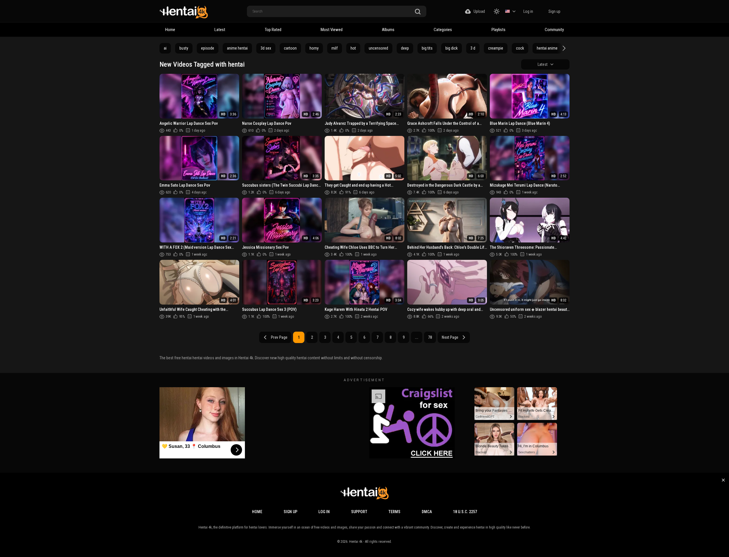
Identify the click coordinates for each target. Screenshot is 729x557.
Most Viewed (332, 29)
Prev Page (279, 337)
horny (314, 48)
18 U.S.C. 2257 (465, 511)
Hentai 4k (356, 542)
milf (334, 48)
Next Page (450, 337)
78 (430, 337)
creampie (495, 48)
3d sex (266, 48)
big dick (451, 48)
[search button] (418, 12)
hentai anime (547, 48)
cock (520, 48)
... (416, 337)
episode (207, 48)
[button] (563, 48)
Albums (388, 29)
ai (165, 48)
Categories (443, 29)
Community (554, 29)
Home (170, 29)
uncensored (378, 48)
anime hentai (237, 48)
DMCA (427, 511)
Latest (219, 29)
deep (405, 48)
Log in (528, 11)
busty (183, 48)
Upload (479, 11)
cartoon (290, 48)
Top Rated (273, 29)
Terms (394, 511)
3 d (472, 48)
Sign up (554, 11)
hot (353, 48)
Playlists (498, 29)
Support (359, 511)
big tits (427, 48)
